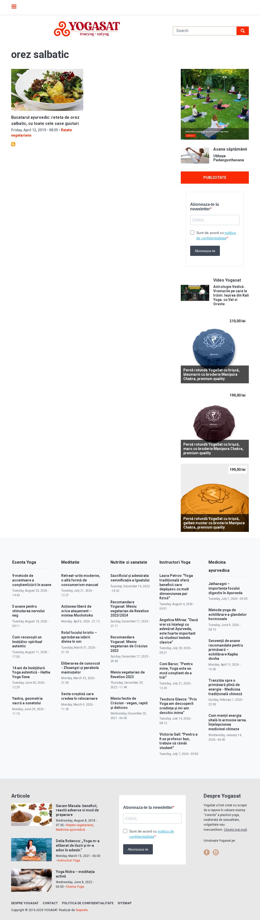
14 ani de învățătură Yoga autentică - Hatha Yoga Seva (31, 672)
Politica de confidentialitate (87, 903)
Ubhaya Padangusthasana (228, 158)
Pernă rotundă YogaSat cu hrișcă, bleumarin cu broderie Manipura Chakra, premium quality (211, 374)
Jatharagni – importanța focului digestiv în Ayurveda (225, 588)
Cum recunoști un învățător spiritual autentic (27, 641)
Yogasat (87, 28)
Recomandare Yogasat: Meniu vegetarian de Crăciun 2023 (129, 644)
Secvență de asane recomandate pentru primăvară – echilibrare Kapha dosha (225, 650)
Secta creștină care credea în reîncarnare (79, 696)
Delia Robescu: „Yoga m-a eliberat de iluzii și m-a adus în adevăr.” (78, 845)
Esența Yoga (75, 886)
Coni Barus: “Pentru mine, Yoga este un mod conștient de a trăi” (176, 670)
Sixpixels (82, 910)
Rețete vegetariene (79, 825)
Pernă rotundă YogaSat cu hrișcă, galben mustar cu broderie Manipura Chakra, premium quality (214, 523)
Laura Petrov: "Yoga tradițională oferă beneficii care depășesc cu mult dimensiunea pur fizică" (176, 587)
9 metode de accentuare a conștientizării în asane (31, 580)
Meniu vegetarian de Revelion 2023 (127, 674)
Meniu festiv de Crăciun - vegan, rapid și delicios (129, 702)
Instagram (216, 852)
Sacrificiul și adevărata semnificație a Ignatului (130, 578)
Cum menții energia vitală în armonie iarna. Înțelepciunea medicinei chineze (227, 722)
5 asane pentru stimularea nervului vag (28, 610)
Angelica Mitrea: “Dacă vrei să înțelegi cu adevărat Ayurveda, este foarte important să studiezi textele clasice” (178, 631)
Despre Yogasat (25, 903)
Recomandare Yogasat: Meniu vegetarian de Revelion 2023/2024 (129, 609)
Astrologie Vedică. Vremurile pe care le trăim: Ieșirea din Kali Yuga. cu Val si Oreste (231, 295)
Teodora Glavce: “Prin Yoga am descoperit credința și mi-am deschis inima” (178, 706)
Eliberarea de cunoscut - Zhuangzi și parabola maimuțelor (80, 667)
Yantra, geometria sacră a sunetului (27, 700)
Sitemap (125, 903)
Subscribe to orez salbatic (13, 144)
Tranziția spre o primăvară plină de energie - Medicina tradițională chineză (225, 687)
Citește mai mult (235, 829)
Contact (50, 903)
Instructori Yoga (69, 860)
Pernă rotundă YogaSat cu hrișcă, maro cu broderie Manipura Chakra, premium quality (213, 448)
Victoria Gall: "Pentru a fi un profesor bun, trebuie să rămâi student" (178, 741)
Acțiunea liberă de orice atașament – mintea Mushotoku (77, 610)
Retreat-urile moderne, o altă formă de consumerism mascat (80, 580)
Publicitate (214, 178)
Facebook (207, 852)
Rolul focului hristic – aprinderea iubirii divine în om (79, 637)
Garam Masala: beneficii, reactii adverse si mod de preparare (77, 810)
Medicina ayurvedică (70, 829)
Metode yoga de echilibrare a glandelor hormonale (227, 614)
